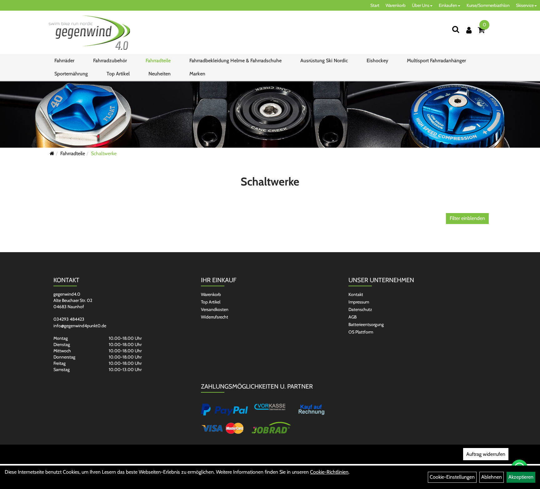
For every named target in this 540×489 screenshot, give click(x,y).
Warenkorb (396, 5)
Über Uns (420, 5)
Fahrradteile (158, 61)
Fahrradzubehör (110, 61)
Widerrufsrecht (214, 317)
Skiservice (525, 5)
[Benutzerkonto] (469, 30)
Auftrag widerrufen (485, 454)
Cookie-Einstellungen (452, 477)
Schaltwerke (104, 153)
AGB (352, 317)
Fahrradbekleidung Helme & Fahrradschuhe (235, 61)
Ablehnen (491, 477)
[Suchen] (455, 29)
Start (374, 5)
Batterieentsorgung (366, 324)
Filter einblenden (467, 218)
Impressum (358, 302)
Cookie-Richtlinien (329, 472)
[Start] (52, 153)
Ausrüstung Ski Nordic (324, 61)
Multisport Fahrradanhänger (436, 61)
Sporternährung (71, 74)
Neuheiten (159, 74)
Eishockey (377, 61)
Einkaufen (448, 5)
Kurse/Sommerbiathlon (488, 5)
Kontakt (355, 294)
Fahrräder (64, 61)
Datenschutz (360, 309)
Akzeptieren (520, 477)
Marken (197, 74)
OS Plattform (360, 332)
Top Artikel (118, 74)
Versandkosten (214, 309)
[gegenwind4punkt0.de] (89, 32)
